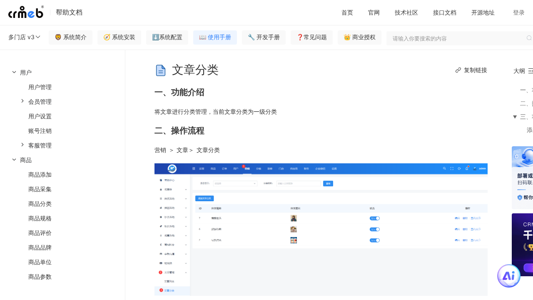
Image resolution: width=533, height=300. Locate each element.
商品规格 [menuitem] (40, 218)
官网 (374, 12)
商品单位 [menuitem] (40, 261)
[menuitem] (62, 108)
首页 (347, 12)
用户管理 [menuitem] (40, 86)
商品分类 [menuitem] (40, 203)
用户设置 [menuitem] (40, 116)
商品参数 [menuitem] (40, 276)
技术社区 (406, 12)
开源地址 (483, 12)
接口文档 (444, 12)
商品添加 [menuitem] (40, 174)
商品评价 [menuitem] (40, 232)
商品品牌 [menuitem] (40, 247)
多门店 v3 (21, 36)
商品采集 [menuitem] (40, 188)
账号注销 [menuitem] (40, 130)
